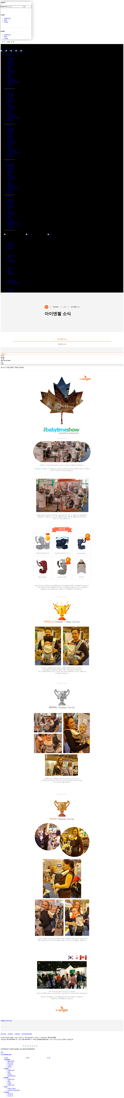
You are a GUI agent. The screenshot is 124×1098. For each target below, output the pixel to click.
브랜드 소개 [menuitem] (10, 1070)
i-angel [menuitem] (6, 1068)
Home (46, 307)
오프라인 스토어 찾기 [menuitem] (13, 1090)
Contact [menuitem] (6, 1092)
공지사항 (3, 1034)
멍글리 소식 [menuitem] (10, 1085)
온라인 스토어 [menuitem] (11, 1088)
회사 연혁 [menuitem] (10, 1063)
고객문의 (10, 1034)
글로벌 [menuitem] (9, 1066)
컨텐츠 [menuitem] (9, 1074)
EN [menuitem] (28, 1057)
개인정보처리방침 (27, 1034)
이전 (7, 1020)
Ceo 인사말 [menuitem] (10, 1061)
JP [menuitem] (49, 1057)
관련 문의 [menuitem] (10, 1094)
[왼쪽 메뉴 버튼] (6, 1054)
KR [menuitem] (7, 1057)
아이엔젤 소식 (62, 339)
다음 (10, 1020)
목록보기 (3, 1020)
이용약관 (17, 1034)
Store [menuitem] (5, 1087)
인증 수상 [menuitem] (10, 1065)
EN (9, 41)
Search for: (4, 6)
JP (13, 41)
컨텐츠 (6, 22)
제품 (5, 20)
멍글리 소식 (62, 344)
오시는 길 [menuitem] (10, 1095)
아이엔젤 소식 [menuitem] (11, 1076)
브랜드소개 (7, 18)
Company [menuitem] (7, 1059)
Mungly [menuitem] (6, 1077)
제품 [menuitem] (8, 1072)
